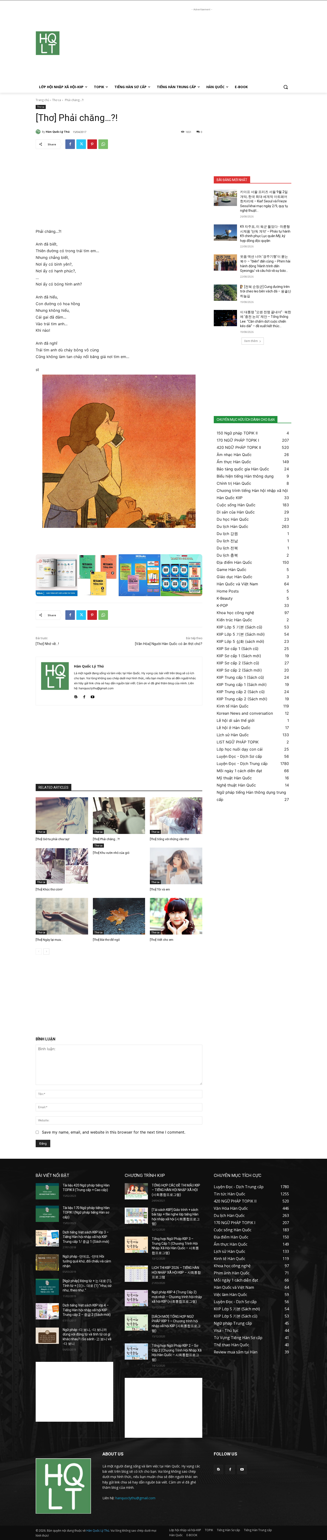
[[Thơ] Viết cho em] (176, 916)
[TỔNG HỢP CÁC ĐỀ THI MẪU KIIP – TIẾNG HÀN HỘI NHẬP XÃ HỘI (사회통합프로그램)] (136, 1191)
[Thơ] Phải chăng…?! (106, 839)
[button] (285, 87)
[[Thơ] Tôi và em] (176, 866)
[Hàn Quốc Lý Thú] (39, 131)
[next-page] (46, 951)
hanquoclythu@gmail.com (135, 1498)
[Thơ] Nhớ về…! (47, 644)
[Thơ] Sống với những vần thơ (169, 839)
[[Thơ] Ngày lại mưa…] (62, 916)
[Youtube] (92, 696)
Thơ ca (56, 100)
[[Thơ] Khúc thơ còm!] (62, 866)
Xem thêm (251, 341)
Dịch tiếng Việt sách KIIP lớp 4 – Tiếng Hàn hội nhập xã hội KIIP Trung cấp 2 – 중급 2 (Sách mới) (87, 1310)
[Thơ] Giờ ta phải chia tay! (52, 839)
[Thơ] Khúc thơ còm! (49, 889)
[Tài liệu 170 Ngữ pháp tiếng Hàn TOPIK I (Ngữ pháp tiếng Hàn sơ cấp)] (47, 1214)
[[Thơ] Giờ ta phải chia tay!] (62, 815)
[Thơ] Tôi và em (160, 889)
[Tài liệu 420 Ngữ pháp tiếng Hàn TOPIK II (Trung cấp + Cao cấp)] (47, 1191)
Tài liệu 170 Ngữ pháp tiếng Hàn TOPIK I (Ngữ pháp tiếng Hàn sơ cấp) (86, 1212)
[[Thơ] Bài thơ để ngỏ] (119, 916)
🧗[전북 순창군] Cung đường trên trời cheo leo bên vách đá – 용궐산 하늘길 (265, 291)
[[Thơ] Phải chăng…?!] (119, 815)
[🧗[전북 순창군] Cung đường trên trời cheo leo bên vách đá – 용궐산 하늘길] (225, 293)
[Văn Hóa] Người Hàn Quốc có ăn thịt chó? (168, 644)
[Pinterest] (92, 144)
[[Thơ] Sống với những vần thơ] (176, 815)
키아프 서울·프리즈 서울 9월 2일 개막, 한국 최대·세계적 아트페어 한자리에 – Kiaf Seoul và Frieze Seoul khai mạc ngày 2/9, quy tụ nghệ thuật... (264, 201)
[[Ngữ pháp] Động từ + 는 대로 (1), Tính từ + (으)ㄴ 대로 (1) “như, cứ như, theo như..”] (47, 1287)
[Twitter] (81, 144)
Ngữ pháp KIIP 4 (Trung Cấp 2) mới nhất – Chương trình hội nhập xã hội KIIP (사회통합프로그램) (177, 1296)
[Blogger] (76, 696)
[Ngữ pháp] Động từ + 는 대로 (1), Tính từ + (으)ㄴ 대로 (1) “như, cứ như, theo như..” (87, 1285)
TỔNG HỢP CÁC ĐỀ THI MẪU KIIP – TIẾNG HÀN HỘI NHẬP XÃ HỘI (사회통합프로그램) (176, 1190)
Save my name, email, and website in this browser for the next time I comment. (113, 1132)
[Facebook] (70, 144)
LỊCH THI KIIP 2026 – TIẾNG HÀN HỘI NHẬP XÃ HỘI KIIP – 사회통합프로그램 (176, 1272)
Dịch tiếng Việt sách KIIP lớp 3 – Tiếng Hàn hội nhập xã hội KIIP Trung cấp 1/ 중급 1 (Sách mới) (86, 1236)
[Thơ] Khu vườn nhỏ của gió (111, 853)
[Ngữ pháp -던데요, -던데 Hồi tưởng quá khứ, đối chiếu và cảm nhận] (47, 1262)
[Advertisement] (201, 45)
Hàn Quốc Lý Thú (58, 131)
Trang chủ (42, 100)
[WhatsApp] (103, 144)
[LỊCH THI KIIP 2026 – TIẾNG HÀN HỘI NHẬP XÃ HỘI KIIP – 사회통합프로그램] (136, 1274)
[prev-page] (39, 951)
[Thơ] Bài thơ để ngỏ (106, 939)
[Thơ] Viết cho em (161, 939)
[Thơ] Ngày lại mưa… (49, 939)
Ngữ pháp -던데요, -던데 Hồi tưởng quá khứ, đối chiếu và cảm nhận (87, 1261)
